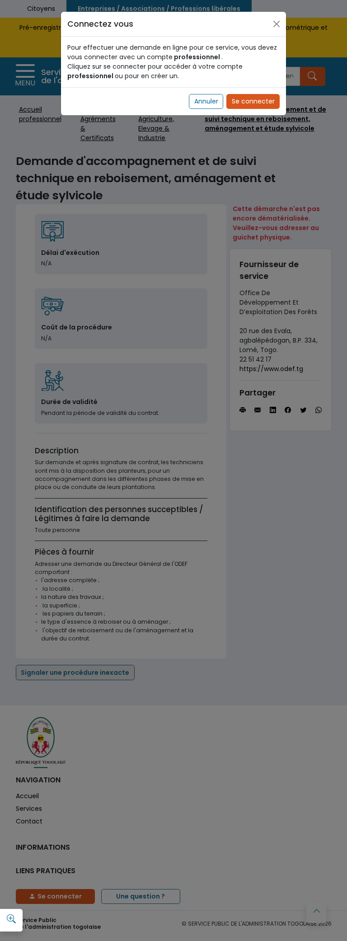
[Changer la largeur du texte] (11, 919)
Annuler (206, 101)
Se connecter (253, 101)
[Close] (276, 24)
